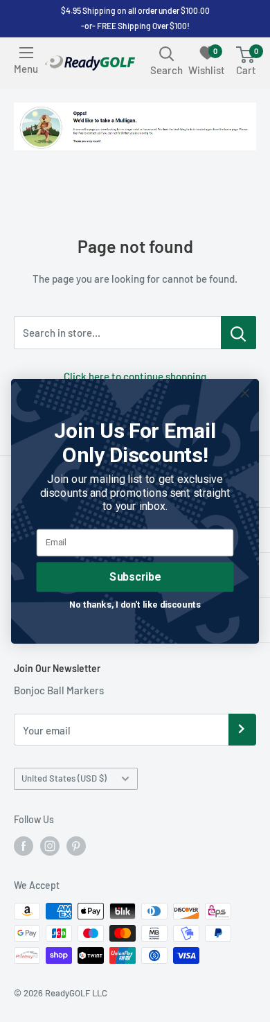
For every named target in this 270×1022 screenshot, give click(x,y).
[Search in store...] (238, 332)
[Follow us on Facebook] (23, 846)
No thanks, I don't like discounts (134, 604)
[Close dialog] (245, 393)
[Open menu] (26, 52)
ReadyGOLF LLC (76, 992)
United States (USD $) (64, 778)
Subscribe (134, 576)
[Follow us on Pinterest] (76, 846)
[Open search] (166, 53)
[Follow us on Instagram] (50, 846)
